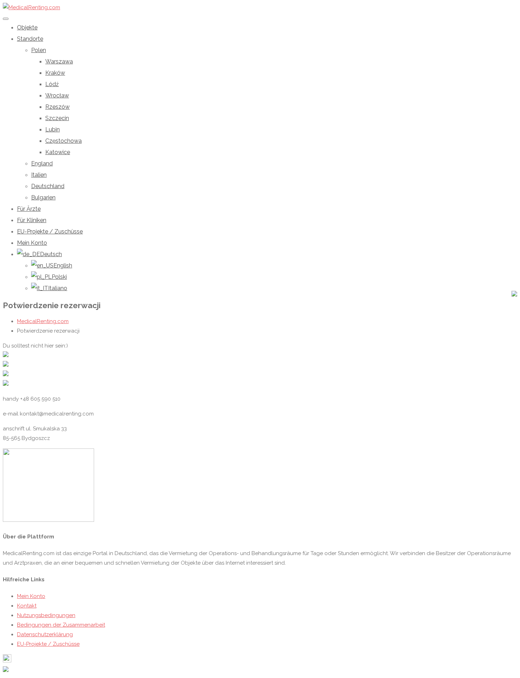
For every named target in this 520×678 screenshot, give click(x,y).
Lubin (52, 129)
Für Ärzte (29, 208)
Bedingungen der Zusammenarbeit (61, 625)
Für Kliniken (31, 220)
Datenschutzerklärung (45, 634)
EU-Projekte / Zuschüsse (50, 231)
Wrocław (57, 95)
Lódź (52, 84)
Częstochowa (63, 140)
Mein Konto (32, 242)
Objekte (27, 27)
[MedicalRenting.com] (31, 7)
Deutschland (47, 186)
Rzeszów (57, 106)
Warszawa (59, 61)
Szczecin (57, 118)
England (42, 163)
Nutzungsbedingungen (46, 615)
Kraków (55, 72)
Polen (38, 50)
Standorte (30, 38)
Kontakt (26, 606)
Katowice (57, 152)
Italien (39, 174)
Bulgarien (43, 197)
